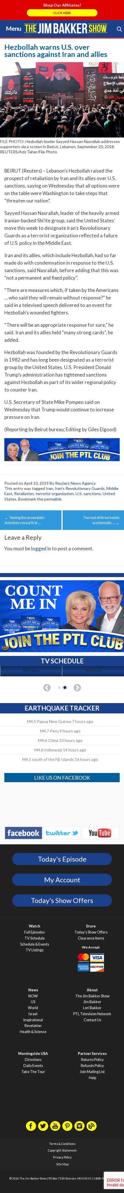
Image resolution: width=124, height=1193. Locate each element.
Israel (33, 1014)
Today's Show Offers (62, 900)
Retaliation (24, 493)
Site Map (62, 1164)
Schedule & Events (34, 944)
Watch (34, 926)
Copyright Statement (62, 1150)
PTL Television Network (92, 1014)
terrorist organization (54, 493)
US (33, 1002)
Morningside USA (33, 1053)
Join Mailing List (92, 1072)
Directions (33, 1060)
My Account (62, 880)
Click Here (62, 13)
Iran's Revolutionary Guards (80, 488)
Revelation (33, 1026)
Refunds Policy (92, 1066)
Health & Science (33, 1032)
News (33, 990)
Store (91, 926)
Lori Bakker (92, 1008)
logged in (41, 548)
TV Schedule (35, 938)
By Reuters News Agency (73, 483)
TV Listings (35, 950)
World (33, 1008)
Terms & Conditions (62, 1144)
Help (92, 1078)
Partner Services (92, 1053)
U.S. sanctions (88, 493)
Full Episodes (34, 932)
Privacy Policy (62, 1157)
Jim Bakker (65, 28)
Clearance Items (91, 938)
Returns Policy (92, 1060)
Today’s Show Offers (91, 932)
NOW (33, 996)
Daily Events (33, 1066)
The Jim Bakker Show (92, 996)
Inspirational (33, 1020)
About (92, 990)
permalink (52, 499)
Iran (49, 488)
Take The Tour (33, 1072)
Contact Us (92, 1020)
